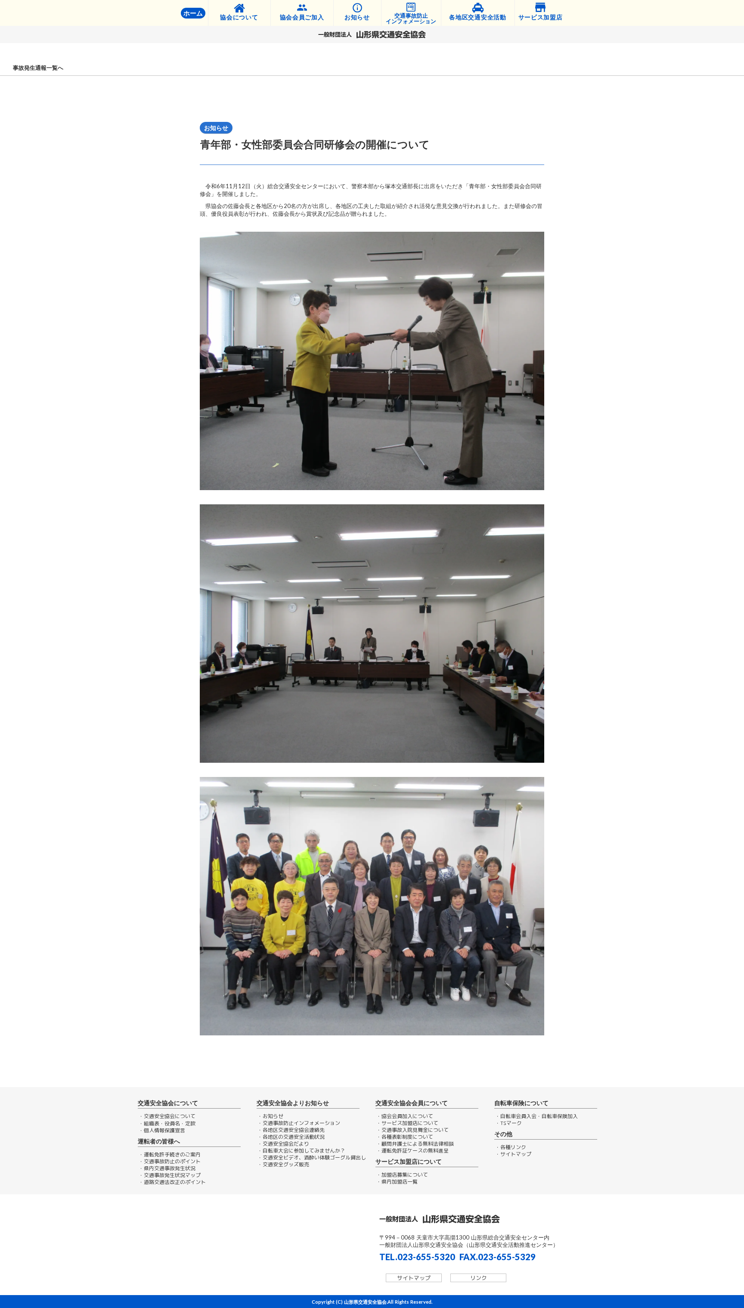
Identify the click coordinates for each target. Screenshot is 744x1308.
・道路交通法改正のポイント (172, 1182)
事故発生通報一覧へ (38, 68)
